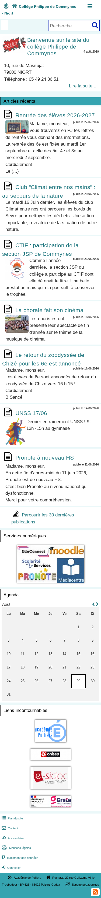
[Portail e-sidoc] (50, 790)
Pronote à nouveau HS (44, 457)
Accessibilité (13, 838)
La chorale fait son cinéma (49, 310)
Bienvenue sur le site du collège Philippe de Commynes (58, 46)
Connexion (11, 867)
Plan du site (12, 818)
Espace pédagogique (85, 884)
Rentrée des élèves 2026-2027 (55, 115)
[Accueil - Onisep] (50, 761)
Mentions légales (16, 847)
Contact (10, 828)
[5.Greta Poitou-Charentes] (50, 808)
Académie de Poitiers (27, 877)
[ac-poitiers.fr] (50, 743)
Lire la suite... (82, 86)
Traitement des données (20, 857)
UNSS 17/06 (31, 413)
